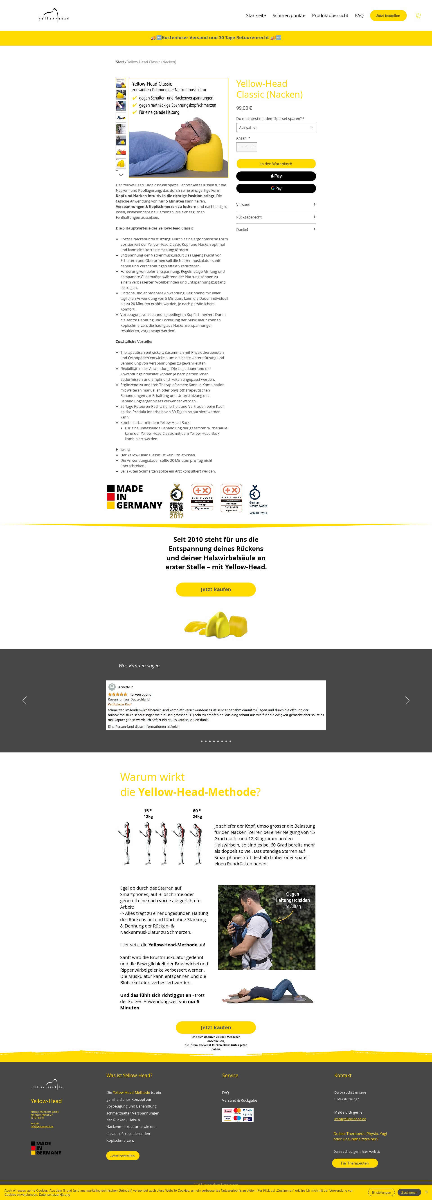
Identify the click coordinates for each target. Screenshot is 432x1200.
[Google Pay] (276, 188)
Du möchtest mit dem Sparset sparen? (270, 118)
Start (120, 61)
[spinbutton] (246, 147)
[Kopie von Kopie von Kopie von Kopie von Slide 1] (218, 741)
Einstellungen (381, 1192)
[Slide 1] (201, 741)
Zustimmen (409, 1192)
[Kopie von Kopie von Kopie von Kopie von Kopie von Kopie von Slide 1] (226, 741)
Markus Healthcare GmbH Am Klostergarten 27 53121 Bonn (44, 1114)
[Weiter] (407, 700)
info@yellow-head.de (42, 1126)
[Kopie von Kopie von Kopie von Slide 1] (214, 741)
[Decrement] (240, 147)
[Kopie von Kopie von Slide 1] (210, 741)
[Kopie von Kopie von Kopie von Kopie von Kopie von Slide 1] (222, 741)
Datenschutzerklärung (54, 1194)
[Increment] (253, 147)
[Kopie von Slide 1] (206, 741)
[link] (418, 15)
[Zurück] (24, 700)
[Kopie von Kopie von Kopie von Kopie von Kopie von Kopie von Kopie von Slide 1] (230, 741)
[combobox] (276, 127)
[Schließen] (426, 1192)
